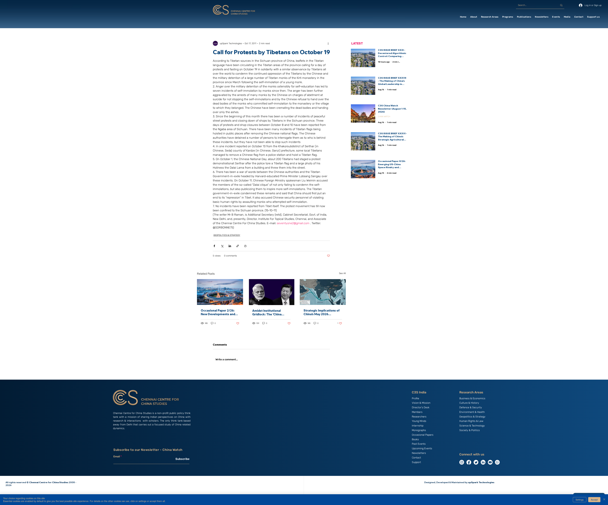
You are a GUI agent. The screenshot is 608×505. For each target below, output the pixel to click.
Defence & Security (470, 407)
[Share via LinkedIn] (229, 245)
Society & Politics (469, 430)
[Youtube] (490, 462)
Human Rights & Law (471, 421)
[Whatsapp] (497, 462)
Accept (594, 499)
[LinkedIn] (483, 462)
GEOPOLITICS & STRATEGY (226, 235)
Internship (417, 425)
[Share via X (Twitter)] (222, 245)
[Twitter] (476, 462)
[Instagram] (461, 462)
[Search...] (561, 5)
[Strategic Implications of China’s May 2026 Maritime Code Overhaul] (323, 292)
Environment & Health (472, 411)
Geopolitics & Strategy (472, 416)
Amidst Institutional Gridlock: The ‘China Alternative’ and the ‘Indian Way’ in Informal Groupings (268, 312)
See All (342, 273)
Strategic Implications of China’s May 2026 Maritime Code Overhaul (322, 312)
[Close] (604, 499)
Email (116, 456)
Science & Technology (472, 425)
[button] (473, 17)
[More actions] (328, 43)
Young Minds (419, 421)
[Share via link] (237, 245)
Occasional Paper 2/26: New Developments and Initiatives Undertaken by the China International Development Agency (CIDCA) (219, 312)
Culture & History (469, 402)
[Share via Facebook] (214, 245)
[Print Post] (245, 245)
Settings (580, 499)
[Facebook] (468, 462)
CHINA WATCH (384, 116)
